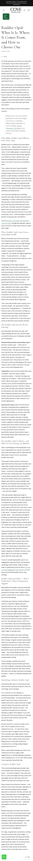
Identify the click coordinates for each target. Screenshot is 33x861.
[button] (4, 10)
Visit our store (5, 16)
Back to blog (17, 858)
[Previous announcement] (3, 3)
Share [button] (5, 56)
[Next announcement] (30, 3)
